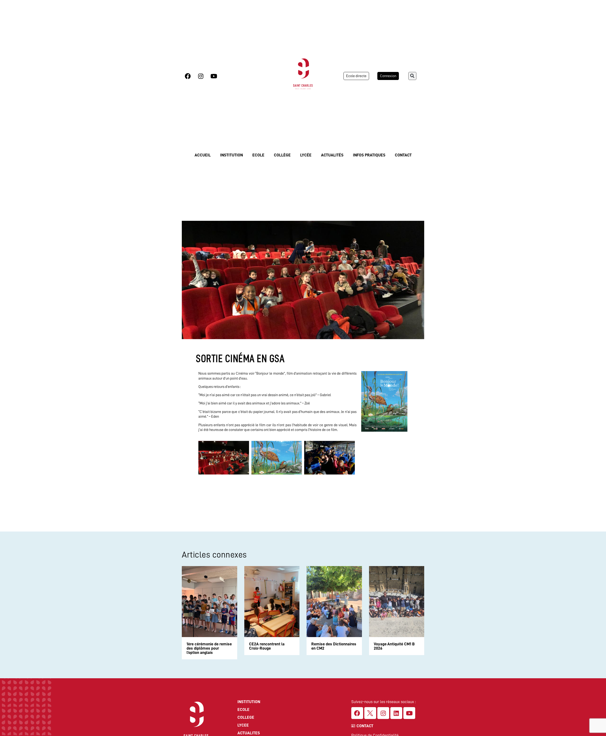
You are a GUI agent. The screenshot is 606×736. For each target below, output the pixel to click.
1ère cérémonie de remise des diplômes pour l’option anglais (209, 648)
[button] (412, 76)
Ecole (258, 155)
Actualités (332, 155)
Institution (231, 155)
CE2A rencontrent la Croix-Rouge (267, 646)
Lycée (306, 155)
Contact (403, 155)
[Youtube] (214, 76)
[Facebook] (188, 76)
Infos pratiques (369, 155)
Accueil (203, 155)
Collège (282, 155)
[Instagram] (201, 76)
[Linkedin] (396, 713)
